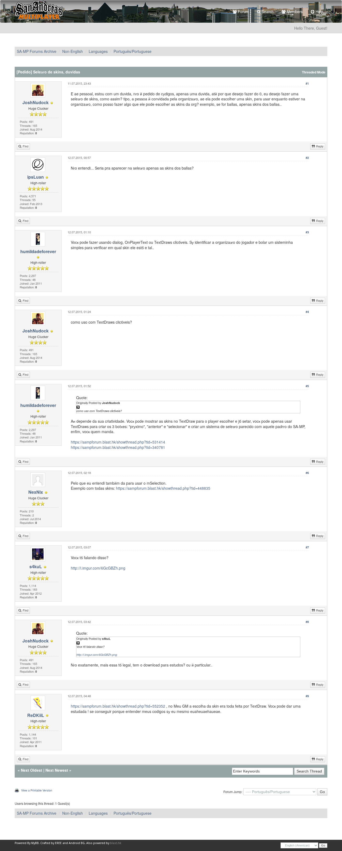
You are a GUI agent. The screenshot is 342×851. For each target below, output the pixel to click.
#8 (307, 622)
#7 (307, 547)
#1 (307, 83)
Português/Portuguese (132, 51)
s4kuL (35, 566)
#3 (307, 232)
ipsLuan (35, 177)
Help (318, 11)
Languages (98, 51)
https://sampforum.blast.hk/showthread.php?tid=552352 (118, 706)
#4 (307, 312)
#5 (307, 386)
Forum (243, 11)
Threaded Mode (313, 72)
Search (267, 11)
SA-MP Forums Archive (36, 51)
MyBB (35, 843)
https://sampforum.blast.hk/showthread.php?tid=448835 (163, 488)
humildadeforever (38, 251)
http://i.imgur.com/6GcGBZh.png (98, 568)
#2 (307, 158)
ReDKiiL (35, 715)
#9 (307, 696)
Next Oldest (31, 770)
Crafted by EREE (51, 843)
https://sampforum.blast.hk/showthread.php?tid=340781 (118, 447)
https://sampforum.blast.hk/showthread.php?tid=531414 (118, 442)
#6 (307, 473)
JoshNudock (35, 102)
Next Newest (56, 770)
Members (294, 11)
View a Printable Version (36, 790)
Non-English (72, 51)
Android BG (77, 843)
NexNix (35, 492)
